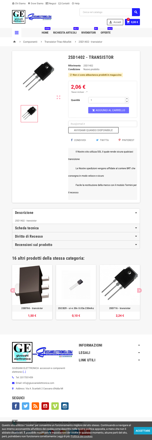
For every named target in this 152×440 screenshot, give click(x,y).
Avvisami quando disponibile (93, 130)
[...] (24, 371)
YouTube (45, 406)
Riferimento (74, 65)
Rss (35, 406)
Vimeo (55, 406)
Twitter (25, 406)
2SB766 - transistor (32, 308)
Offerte (106, 31)
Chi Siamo (19, 3)
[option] (32, 294)
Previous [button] (12, 290)
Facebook (15, 406)
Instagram (65, 406)
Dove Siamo (35, 3)
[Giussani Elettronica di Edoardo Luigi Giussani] (32, 16)
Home (46, 31)
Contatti (65, 3)
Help (76, 3)
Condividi (80, 140)
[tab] (76, 212)
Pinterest (127, 140)
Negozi (52, 3)
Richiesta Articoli (65, 31)
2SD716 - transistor (120, 308)
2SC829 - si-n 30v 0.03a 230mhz (76, 308)
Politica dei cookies (81, 436)
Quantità (75, 100)
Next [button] (139, 290)
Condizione (74, 69)
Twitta (104, 140)
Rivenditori (89, 31)
